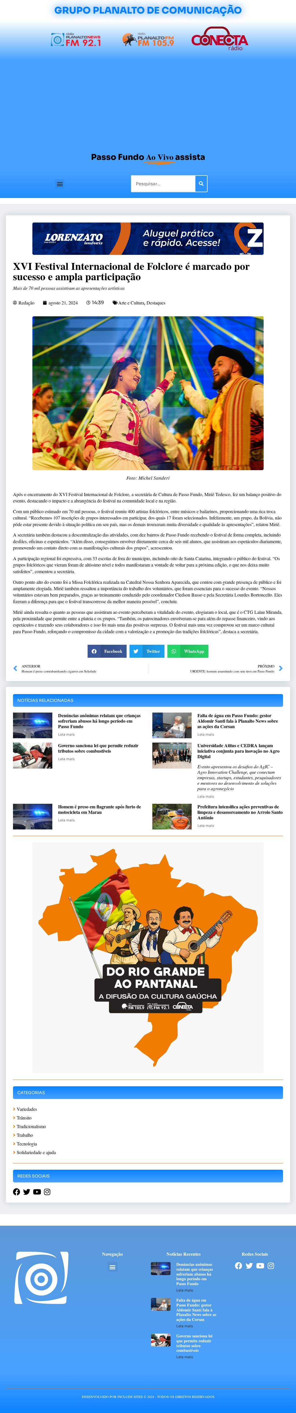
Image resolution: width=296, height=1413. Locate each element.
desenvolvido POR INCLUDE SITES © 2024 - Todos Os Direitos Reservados (148, 1396)
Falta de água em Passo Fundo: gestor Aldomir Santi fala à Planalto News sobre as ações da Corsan (237, 721)
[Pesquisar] (201, 184)
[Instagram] (270, 1265)
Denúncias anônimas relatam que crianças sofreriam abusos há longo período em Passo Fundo (99, 721)
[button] (59, 183)
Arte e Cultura (131, 303)
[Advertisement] (148, 103)
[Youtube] (260, 1265)
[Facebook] (238, 1265)
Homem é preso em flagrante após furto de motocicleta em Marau (99, 809)
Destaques (156, 303)
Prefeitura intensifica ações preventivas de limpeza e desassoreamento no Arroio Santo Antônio (240, 812)
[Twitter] (249, 1265)
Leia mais (66, 734)
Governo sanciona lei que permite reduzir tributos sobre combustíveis (98, 748)
